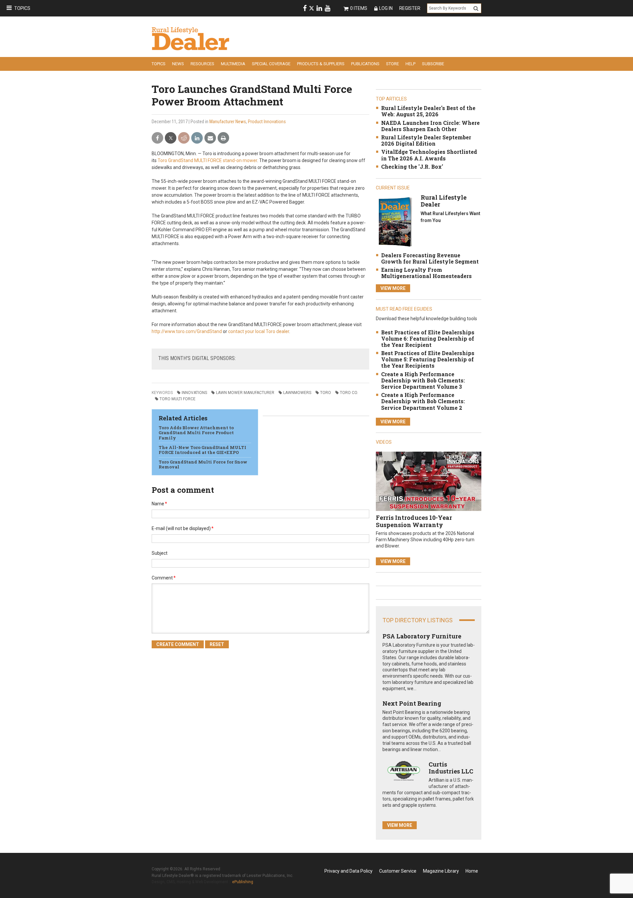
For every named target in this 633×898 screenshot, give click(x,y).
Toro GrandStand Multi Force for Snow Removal (203, 464)
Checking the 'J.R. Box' (412, 166)
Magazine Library (441, 871)
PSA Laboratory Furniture (421, 636)
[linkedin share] (197, 138)
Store (392, 63)
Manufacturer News (227, 121)
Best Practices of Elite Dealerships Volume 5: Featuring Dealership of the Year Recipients (427, 359)
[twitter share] (170, 138)
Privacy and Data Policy (348, 871)
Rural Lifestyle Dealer (444, 201)
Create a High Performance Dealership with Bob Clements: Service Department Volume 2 (423, 401)
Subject (159, 553)
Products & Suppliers (321, 63)
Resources (202, 63)
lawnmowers (297, 392)
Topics (22, 8)
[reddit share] (184, 138)
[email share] (210, 138)
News (178, 63)
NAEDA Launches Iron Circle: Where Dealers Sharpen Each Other (430, 125)
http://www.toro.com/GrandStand (187, 331)
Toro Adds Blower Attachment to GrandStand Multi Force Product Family (196, 433)
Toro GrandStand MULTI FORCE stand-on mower (207, 160)
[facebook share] (157, 138)
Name (159, 503)
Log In (386, 8)
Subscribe (433, 63)
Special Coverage (271, 63)
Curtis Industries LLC (451, 767)
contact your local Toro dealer (258, 331)
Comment (164, 577)
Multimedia (233, 63)
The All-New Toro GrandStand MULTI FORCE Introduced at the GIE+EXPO (202, 450)
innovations (194, 392)
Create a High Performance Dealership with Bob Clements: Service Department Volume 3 (423, 380)
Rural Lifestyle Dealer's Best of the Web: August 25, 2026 (428, 111)
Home (472, 871)
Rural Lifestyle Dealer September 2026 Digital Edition (426, 140)
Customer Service (397, 871)
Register (409, 8)
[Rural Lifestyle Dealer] (395, 221)
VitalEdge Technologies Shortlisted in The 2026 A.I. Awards (429, 154)
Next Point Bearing (411, 703)
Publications (365, 63)
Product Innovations (267, 121)
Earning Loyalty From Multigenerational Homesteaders (426, 272)
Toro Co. (349, 392)
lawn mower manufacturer (245, 392)
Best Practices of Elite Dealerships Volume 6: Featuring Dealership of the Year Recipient (427, 338)
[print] (223, 138)
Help (410, 63)
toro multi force (178, 399)
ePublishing (242, 882)
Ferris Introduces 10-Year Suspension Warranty (414, 521)
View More (393, 288)
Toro (325, 392)
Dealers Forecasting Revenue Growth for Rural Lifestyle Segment (430, 258)
